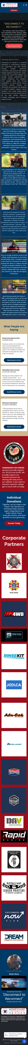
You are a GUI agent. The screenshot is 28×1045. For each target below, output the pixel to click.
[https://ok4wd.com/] (14, 614)
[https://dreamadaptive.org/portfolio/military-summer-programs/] (14, 937)
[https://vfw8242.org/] (14, 561)
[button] (26, 5)
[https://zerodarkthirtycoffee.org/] (14, 859)
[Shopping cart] (23, 5)
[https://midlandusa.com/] (14, 743)
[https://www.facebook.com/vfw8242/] (14, 585)
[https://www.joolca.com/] (14, 684)
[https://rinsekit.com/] (14, 656)
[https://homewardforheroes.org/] (9, 5)
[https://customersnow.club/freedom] (14, 916)
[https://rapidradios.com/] (14, 836)
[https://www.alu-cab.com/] (14, 715)
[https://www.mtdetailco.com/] (14, 635)
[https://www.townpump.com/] (14, 772)
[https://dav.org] (14, 822)
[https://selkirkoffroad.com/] (14, 800)
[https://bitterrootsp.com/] (14, 888)
